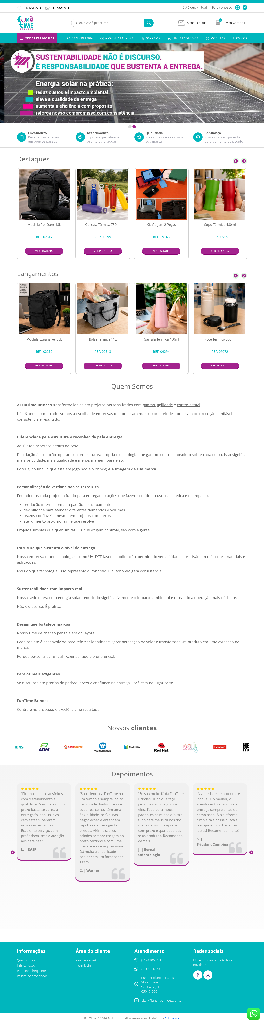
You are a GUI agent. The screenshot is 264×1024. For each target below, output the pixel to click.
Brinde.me (172, 1018)
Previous (236, 161)
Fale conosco (222, 7)
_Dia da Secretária (79, 38)
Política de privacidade (32, 976)
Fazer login (83, 965)
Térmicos (240, 38)
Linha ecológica (185, 38)
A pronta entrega (119, 38)
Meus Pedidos (196, 23)
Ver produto (44, 251)
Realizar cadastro (87, 960)
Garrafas (153, 38)
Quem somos (26, 960)
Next (244, 161)
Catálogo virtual (194, 7)
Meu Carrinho (235, 23)
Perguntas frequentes (32, 971)
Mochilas (218, 38)
